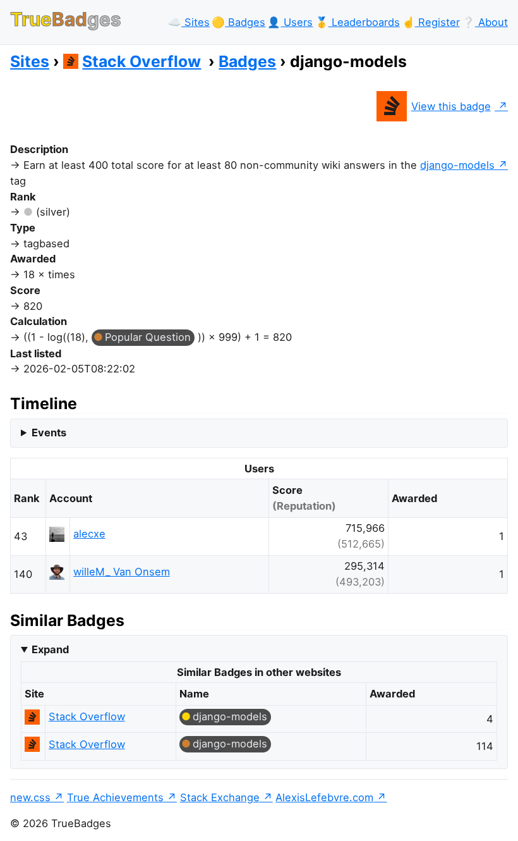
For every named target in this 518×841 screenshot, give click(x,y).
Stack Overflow (141, 61)
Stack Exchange (220, 797)
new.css (30, 797)
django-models (457, 165)
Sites (29, 61)
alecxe (89, 533)
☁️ (189, 22)
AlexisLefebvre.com (324, 797)
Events (49, 432)
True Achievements (115, 797)
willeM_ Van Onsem (121, 571)
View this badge (451, 106)
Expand (50, 649)
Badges (247, 61)
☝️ (431, 22)
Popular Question (148, 337)
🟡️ (238, 22)
